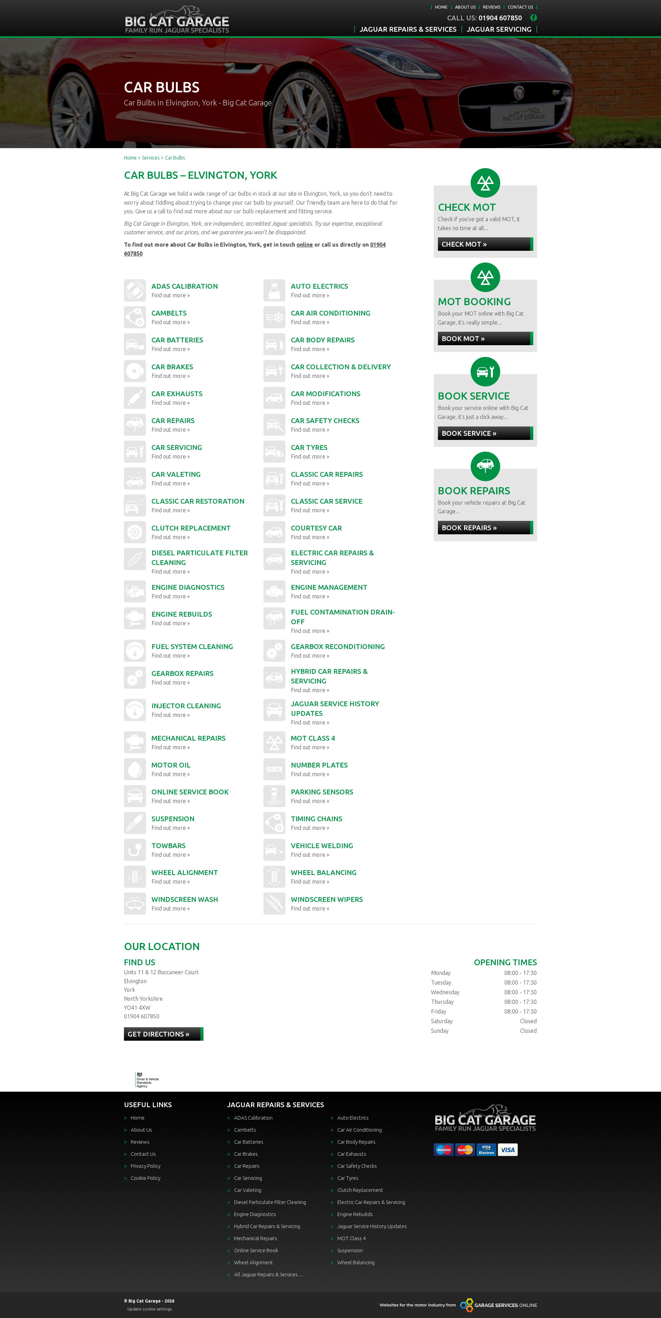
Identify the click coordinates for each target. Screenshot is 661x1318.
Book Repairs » (469, 528)
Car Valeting (247, 1190)
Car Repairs (247, 1165)
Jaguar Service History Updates (372, 1226)
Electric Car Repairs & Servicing (371, 1202)
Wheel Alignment (253, 1262)
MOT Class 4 (351, 1238)
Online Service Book (256, 1250)
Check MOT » (464, 244)
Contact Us (520, 7)
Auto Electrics (353, 1117)
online (304, 244)
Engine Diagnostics (255, 1214)
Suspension (350, 1250)
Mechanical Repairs (255, 1238)
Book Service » (469, 433)
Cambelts (245, 1129)
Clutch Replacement (360, 1190)
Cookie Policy (145, 1178)
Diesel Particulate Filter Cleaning (270, 1202)
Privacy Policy (145, 1165)
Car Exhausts (351, 1153)
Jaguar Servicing (499, 29)
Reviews (491, 7)
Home (441, 7)
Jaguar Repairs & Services (408, 29)
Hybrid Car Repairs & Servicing (267, 1226)
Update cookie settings (149, 1309)
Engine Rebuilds (355, 1214)
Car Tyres (347, 1178)
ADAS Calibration (253, 1117)
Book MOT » (463, 338)
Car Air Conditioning (359, 1129)
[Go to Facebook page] (533, 17)
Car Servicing (248, 1178)
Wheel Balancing (356, 1262)
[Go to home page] (177, 19)
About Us (465, 7)
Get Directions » (158, 1034)
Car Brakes (246, 1153)
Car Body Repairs (356, 1141)
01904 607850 (484, 17)
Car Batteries (248, 1141)
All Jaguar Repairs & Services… (268, 1274)
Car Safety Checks (357, 1165)
